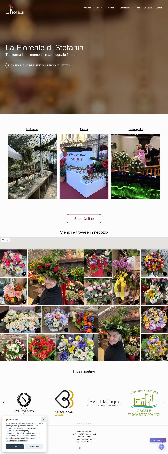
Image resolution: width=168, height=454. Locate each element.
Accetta (14, 447)
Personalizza (34, 447)
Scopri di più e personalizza (17, 441)
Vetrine (111, 8)
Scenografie (136, 129)
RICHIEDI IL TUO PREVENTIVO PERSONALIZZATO (39, 65)
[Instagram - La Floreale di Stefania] (84, 448)
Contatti (159, 8)
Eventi (99, 8)
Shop (138, 8)
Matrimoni (87, 8)
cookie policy (23, 431)
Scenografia (125, 8)
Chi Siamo (148, 8)
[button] (92, 8)
